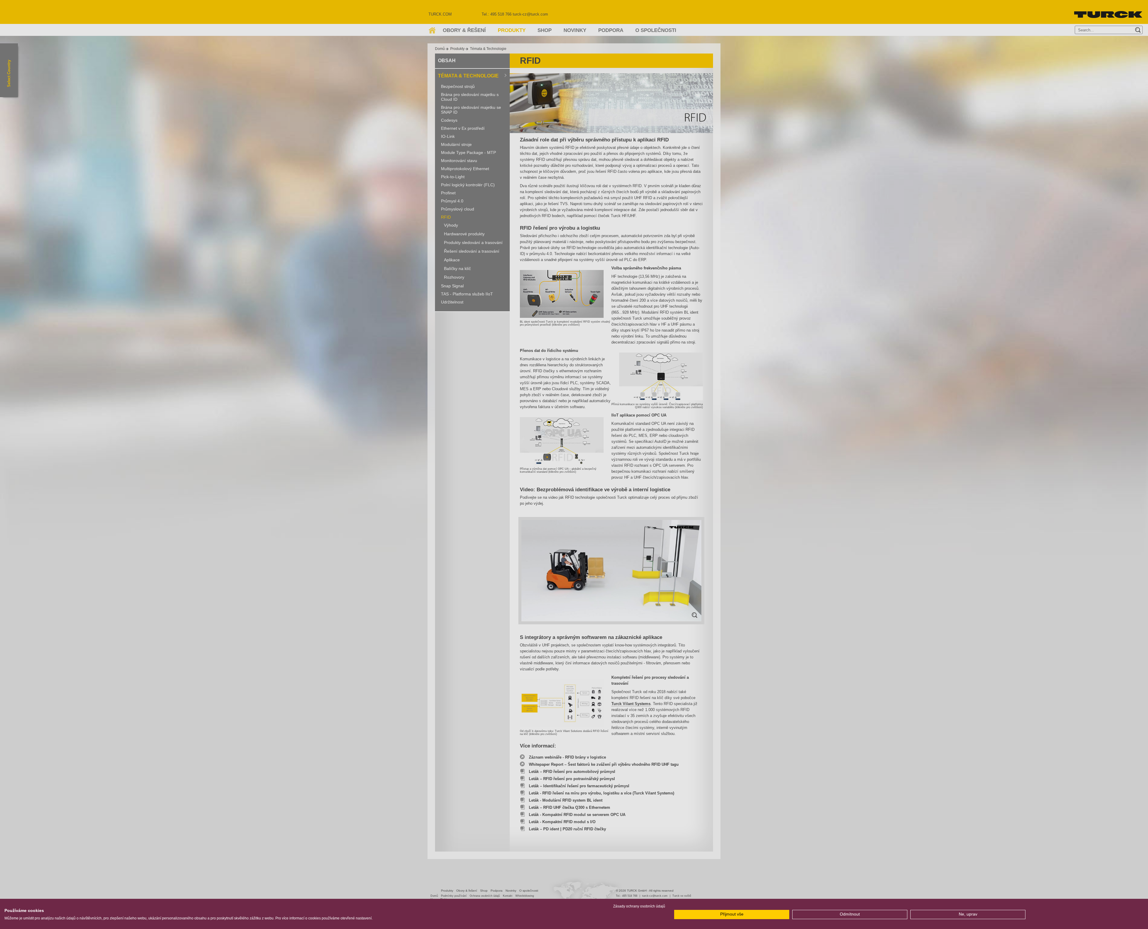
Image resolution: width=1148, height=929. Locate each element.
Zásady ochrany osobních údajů (639, 906)
